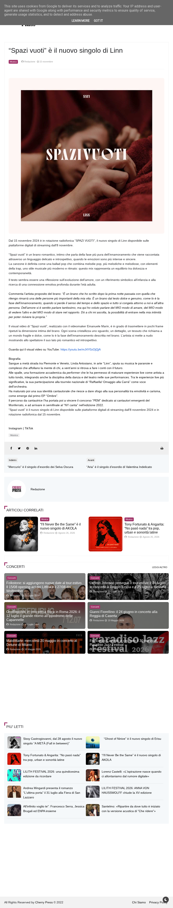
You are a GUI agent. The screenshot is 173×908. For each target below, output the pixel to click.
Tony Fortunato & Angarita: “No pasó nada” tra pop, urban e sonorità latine (144, 528)
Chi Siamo (139, 902)
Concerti (12, 578)
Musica (13, 62)
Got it (98, 20)
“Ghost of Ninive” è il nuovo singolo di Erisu (132, 738)
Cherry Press (44, 902)
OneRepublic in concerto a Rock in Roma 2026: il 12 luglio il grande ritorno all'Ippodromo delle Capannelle (43, 616)
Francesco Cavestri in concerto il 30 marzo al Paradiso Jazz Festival (123, 643)
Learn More (81, 20)
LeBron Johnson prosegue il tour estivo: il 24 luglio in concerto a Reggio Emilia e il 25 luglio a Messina (128, 585)
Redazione (38, 489)
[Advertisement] (36, 688)
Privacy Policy (158, 902)
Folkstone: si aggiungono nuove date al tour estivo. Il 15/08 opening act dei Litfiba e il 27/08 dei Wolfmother (44, 587)
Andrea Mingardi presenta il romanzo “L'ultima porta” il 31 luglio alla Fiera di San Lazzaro (51, 792)
